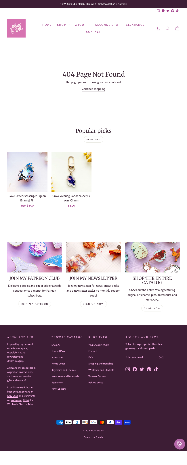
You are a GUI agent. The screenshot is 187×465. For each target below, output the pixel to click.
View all (93, 139)
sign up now (93, 304)
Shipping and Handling (100, 363)
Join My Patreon (34, 304)
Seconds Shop (108, 24)
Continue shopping (93, 89)
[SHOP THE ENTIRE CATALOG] (152, 257)
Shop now (152, 308)
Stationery (57, 382)
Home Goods (58, 363)
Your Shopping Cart (98, 344)
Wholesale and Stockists (101, 369)
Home (47, 24)
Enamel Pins (58, 351)
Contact (93, 32)
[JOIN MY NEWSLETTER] (93, 257)
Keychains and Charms (63, 369)
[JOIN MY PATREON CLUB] (34, 257)
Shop (62, 24)
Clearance (135, 24)
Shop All (55, 344)
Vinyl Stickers (58, 388)
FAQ (90, 357)
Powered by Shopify (93, 437)
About (81, 24)
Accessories (57, 357)
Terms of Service (97, 376)
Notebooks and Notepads (65, 376)
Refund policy (95, 382)
